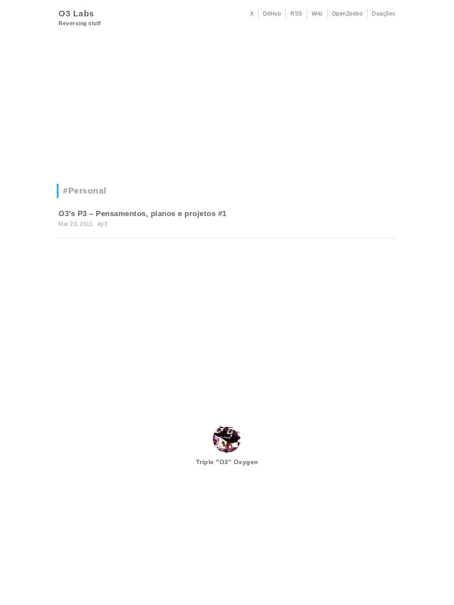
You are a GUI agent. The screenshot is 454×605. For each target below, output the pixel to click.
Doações (383, 14)
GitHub (272, 14)
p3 (104, 224)
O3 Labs (76, 13)
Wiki (317, 14)
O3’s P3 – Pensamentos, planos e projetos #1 (143, 213)
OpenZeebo (347, 14)
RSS (296, 14)
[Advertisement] (227, 109)
